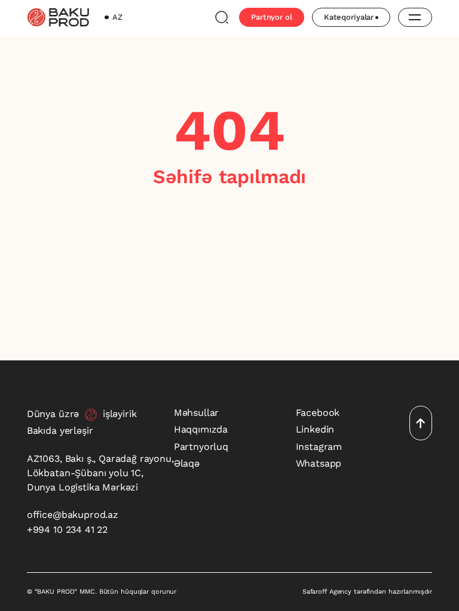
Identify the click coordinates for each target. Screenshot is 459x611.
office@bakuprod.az (72, 514)
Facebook (318, 412)
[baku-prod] (58, 17)
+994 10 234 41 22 (67, 529)
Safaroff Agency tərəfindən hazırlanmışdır (367, 591)
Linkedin (315, 429)
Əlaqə (187, 463)
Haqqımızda (201, 429)
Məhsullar (196, 412)
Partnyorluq (201, 446)
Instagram (319, 446)
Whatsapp (319, 463)
